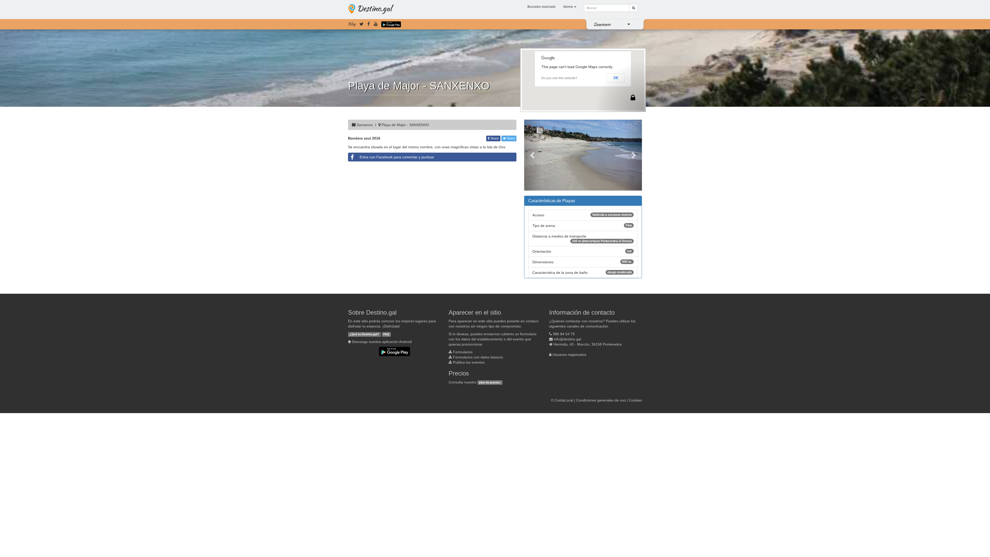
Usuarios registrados (569, 355)
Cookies (635, 400)
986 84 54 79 (564, 334)
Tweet (510, 138)
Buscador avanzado (541, 7)
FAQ (386, 334)
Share (494, 138)
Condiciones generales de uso (601, 400)
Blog (352, 24)
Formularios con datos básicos (478, 357)
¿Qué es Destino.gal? (364, 334)
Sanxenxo (602, 24)
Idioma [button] (568, 7)
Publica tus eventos (469, 362)
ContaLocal (564, 400)
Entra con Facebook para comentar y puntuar (397, 157)
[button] (533, 155)
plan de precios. (490, 382)
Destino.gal (374, 8)
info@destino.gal (567, 339)
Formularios (463, 352)
